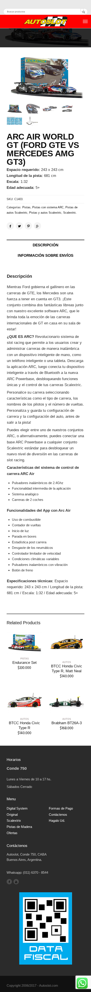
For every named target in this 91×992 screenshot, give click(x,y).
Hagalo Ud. (57, 820)
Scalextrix (14, 820)
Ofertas (12, 833)
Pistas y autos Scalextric (45, 212)
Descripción (45, 245)
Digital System (17, 808)
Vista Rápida (24, 650)
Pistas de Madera (19, 827)
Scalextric (69, 212)
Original (12, 814)
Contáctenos (58, 814)
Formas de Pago (61, 808)
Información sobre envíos (45, 255)
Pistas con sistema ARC (48, 207)
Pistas (26, 207)
